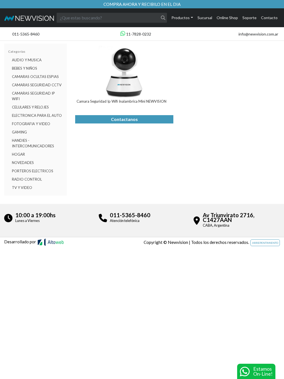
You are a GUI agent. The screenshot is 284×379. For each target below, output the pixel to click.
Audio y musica (27, 60)
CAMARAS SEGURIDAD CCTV (37, 85)
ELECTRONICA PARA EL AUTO (37, 115)
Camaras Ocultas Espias (35, 76)
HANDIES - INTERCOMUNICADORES (33, 143)
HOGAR (18, 154)
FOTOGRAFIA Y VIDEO (31, 124)
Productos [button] (180, 17)
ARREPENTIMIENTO (265, 242)
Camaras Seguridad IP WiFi (33, 96)
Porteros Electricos (32, 171)
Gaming (19, 132)
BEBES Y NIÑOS (24, 68)
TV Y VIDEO (22, 187)
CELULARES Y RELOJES (30, 107)
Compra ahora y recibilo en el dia (142, 4)
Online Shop (227, 17)
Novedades (23, 162)
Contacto (269, 17)
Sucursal (204, 17)
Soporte (249, 17)
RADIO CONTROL (27, 179)
